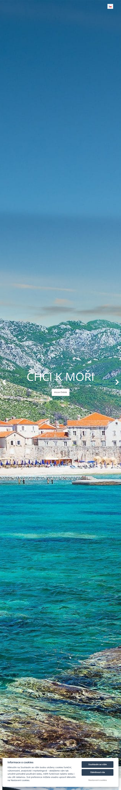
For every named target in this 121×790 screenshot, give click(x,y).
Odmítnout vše (97, 772)
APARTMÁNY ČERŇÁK (60, 392)
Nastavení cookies (97, 780)
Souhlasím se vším (97, 764)
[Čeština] (110, 6)
